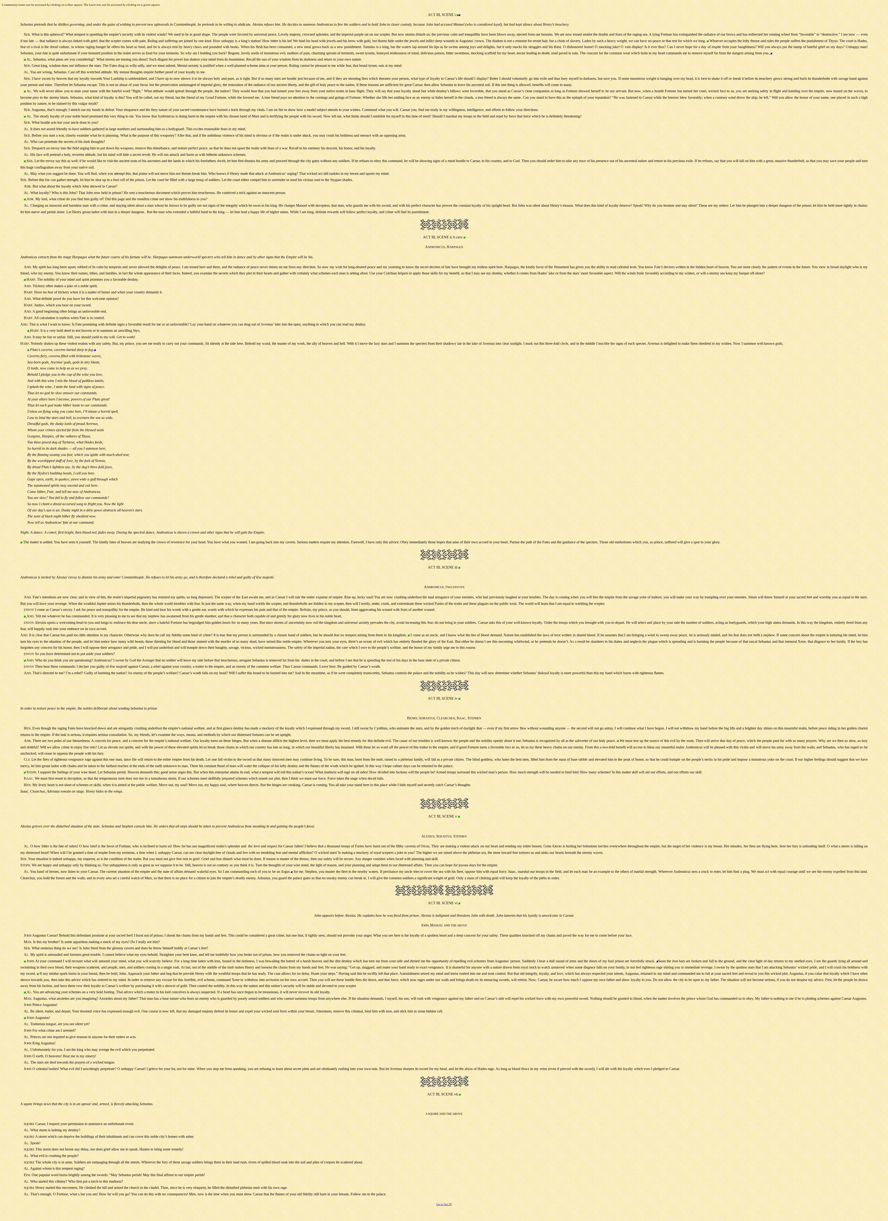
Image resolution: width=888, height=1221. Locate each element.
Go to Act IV (444, 1204)
